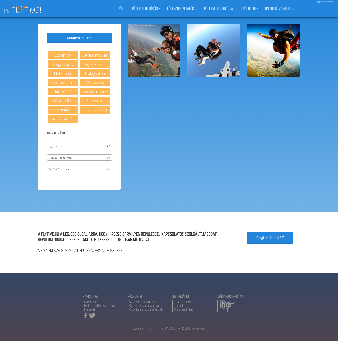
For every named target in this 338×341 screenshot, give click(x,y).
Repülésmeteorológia (217, 8)
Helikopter (63, 73)
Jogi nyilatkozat (185, 302)
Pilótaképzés (62, 91)
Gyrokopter (94, 64)
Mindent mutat (79, 38)
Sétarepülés (63, 100)
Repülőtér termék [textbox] (59, 169)
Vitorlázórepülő (63, 118)
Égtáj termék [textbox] (56, 146)
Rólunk (179, 305)
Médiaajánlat (183, 309)
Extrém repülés (95, 55)
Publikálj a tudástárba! (145, 309)
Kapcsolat (91, 302)
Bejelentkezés (324, 2)
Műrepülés (95, 82)
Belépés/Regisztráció (99, 305)
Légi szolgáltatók (180, 8)
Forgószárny (62, 64)
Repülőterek (249, 8)
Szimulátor (63, 109)
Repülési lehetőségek (144, 8)
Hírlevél (89, 309)
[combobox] (79, 146)
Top (327, 330)
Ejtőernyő (63, 55)
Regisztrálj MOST (270, 238)
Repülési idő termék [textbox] (60, 157)
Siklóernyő (94, 100)
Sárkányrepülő (95, 91)
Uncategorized (95, 109)
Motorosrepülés (62, 82)
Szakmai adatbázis (143, 302)
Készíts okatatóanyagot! (146, 305)
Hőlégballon (95, 73)
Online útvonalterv (279, 8)
